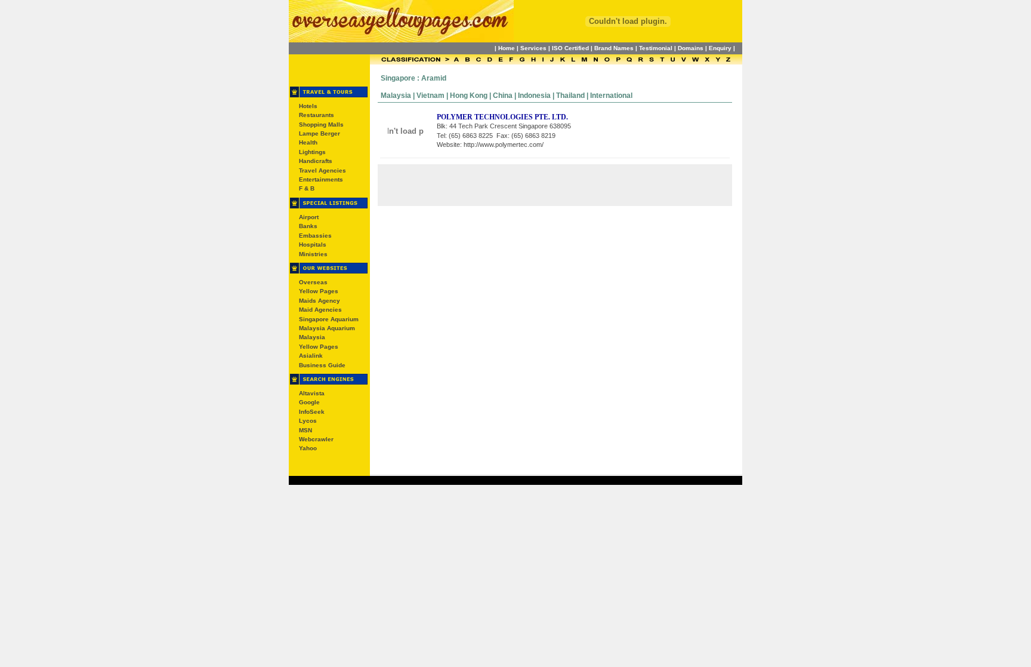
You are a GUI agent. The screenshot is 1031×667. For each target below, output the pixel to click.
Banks (308, 226)
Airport (309, 217)
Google (309, 402)
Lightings (312, 152)
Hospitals (312, 244)
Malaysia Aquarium (327, 328)
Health (308, 142)
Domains (690, 48)
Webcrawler (316, 439)
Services (533, 48)
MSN (305, 430)
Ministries (313, 254)
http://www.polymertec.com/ (504, 144)
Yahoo (308, 448)
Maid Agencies (320, 309)
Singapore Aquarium (329, 319)
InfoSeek (312, 411)
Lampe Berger (319, 133)
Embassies (315, 235)
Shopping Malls (321, 124)
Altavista (312, 393)
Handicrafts (315, 161)
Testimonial (655, 48)
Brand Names (614, 48)
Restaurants (316, 115)
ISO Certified (570, 48)
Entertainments (321, 179)
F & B (306, 188)
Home (506, 48)
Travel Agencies (322, 170)
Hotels (308, 106)
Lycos (308, 420)
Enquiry (720, 48)
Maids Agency (319, 300)
